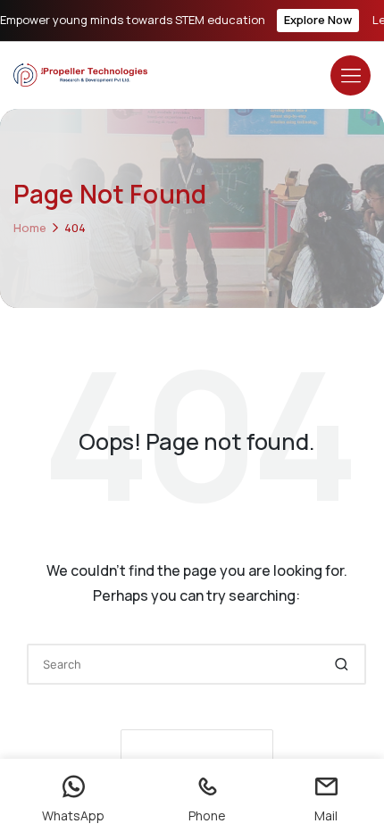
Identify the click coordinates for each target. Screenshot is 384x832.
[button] (341, 664)
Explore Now (318, 20)
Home (29, 228)
